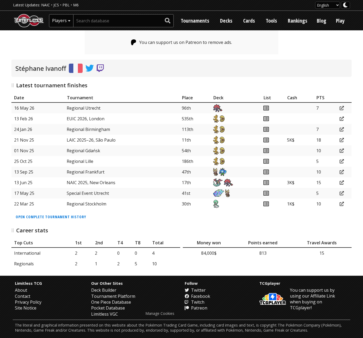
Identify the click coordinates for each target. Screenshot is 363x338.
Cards (249, 20)
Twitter (198, 290)
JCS (56, 4)
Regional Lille (80, 161)
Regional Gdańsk (83, 151)
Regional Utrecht (83, 108)
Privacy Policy (28, 302)
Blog (321, 20)
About (21, 290)
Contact (22, 296)
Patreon (198, 308)
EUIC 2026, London (85, 119)
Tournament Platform (113, 296)
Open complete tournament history (51, 216)
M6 (76, 4)
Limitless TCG (28, 283)
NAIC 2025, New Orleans (91, 183)
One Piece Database (111, 302)
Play (340, 20)
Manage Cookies (159, 313)
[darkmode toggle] (345, 5)
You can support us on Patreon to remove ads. (185, 42)
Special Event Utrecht (88, 193)
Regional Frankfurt (85, 172)
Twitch (197, 302)
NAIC (45, 4)
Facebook (200, 296)
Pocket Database (108, 308)
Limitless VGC (104, 314)
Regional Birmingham (88, 129)
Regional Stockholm (86, 204)
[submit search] (167, 21)
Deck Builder (103, 290)
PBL (66, 4)
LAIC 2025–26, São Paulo (91, 140)
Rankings (297, 20)
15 (321, 253)
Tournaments (195, 20)
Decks (226, 20)
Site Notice (25, 308)
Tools (271, 20)
